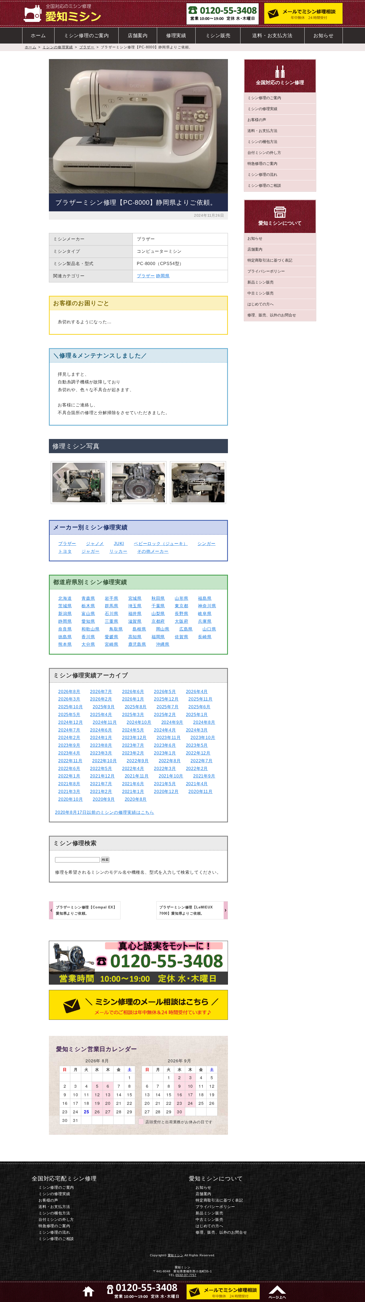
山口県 (209, 629)
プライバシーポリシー (266, 271)
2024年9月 (172, 722)
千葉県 (158, 606)
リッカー (118, 551)
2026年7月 (101, 691)
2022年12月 (198, 753)
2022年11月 (70, 761)
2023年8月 (101, 745)
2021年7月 (101, 784)
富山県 (88, 613)
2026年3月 (69, 699)
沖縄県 (162, 644)
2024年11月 (105, 722)
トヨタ (65, 551)
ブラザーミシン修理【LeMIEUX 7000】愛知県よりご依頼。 (186, 910)
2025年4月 (101, 714)
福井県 (135, 613)
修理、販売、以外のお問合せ (271, 315)
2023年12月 (134, 737)
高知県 (135, 637)
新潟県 (65, 613)
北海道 (65, 598)
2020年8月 (136, 799)
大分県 (88, 644)
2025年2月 (165, 714)
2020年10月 (70, 799)
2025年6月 (199, 707)
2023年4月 (69, 753)
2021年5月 (165, 784)
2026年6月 (133, 691)
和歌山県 (90, 629)
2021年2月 (101, 791)
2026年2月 (101, 699)
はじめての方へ (260, 304)
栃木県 (88, 606)
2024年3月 (197, 730)
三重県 (111, 621)
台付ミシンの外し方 (264, 152)
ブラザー (87, 47)
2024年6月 (101, 730)
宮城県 (135, 598)
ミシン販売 (218, 35)
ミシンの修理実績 (57, 47)
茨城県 (65, 606)
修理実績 (176, 35)
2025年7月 (168, 707)
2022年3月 (165, 768)
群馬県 (111, 606)
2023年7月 (133, 745)
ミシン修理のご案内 (86, 35)
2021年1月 (133, 791)
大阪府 (181, 621)
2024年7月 (69, 730)
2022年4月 (133, 768)
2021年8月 (69, 784)
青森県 (88, 598)
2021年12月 (102, 776)
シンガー (206, 543)
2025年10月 (70, 707)
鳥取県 (116, 629)
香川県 (88, 637)
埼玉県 (135, 606)
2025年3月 (133, 714)
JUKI (119, 543)
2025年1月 (197, 714)
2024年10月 (139, 722)
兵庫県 (204, 621)
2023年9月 (69, 745)
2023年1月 (165, 753)
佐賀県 (181, 637)
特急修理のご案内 (262, 163)
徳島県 (65, 637)
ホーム (38, 35)
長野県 (181, 613)
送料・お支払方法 (272, 35)
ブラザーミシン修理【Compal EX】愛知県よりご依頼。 (86, 910)
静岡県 (162, 276)
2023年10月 (203, 737)
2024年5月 (133, 730)
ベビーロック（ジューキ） (161, 543)
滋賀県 (135, 621)
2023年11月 (169, 737)
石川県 (111, 613)
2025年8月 (136, 707)
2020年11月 (200, 791)
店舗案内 (138, 35)
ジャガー (90, 551)
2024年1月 (101, 737)
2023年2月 (133, 753)
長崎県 (204, 637)
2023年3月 (101, 753)
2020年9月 (104, 799)
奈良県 (65, 629)
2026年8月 (69, 691)
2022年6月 (69, 768)
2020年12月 (166, 791)
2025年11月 (200, 699)
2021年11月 (137, 776)
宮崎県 (111, 644)
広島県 (186, 629)
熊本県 (65, 644)
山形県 (181, 598)
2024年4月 (165, 730)
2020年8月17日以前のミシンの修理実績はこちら (104, 812)
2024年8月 (204, 722)
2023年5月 (197, 745)
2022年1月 (69, 776)
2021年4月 (197, 784)
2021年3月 (69, 791)
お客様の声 (256, 120)
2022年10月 (104, 761)
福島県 (204, 598)
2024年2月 (69, 737)
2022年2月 (197, 768)
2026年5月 (165, 691)
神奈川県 (207, 606)
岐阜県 (204, 613)
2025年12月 (166, 699)
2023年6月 (165, 745)
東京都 (181, 606)
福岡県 (158, 637)
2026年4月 (197, 691)
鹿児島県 (137, 644)
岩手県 (111, 598)
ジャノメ (95, 543)
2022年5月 (101, 768)
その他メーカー (153, 551)
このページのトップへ (276, 1291)
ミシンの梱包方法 (262, 141)
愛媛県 (111, 637)
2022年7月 (202, 761)
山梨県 (158, 613)
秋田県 (158, 598)
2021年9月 (204, 776)
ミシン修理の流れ (262, 174)
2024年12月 (70, 722)
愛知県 (88, 621)
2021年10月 (171, 776)
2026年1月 (133, 699)
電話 (141, 1291)
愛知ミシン (176, 1255)
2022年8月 (170, 761)
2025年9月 (104, 707)
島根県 (139, 629)
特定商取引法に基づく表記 (269, 260)
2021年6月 (133, 784)
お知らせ (323, 35)
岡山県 (162, 629)
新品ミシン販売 (260, 282)
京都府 (158, 621)
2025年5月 (69, 714)
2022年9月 (138, 761)
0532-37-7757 (186, 1275)
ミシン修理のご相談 (264, 185)
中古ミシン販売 (260, 293)
